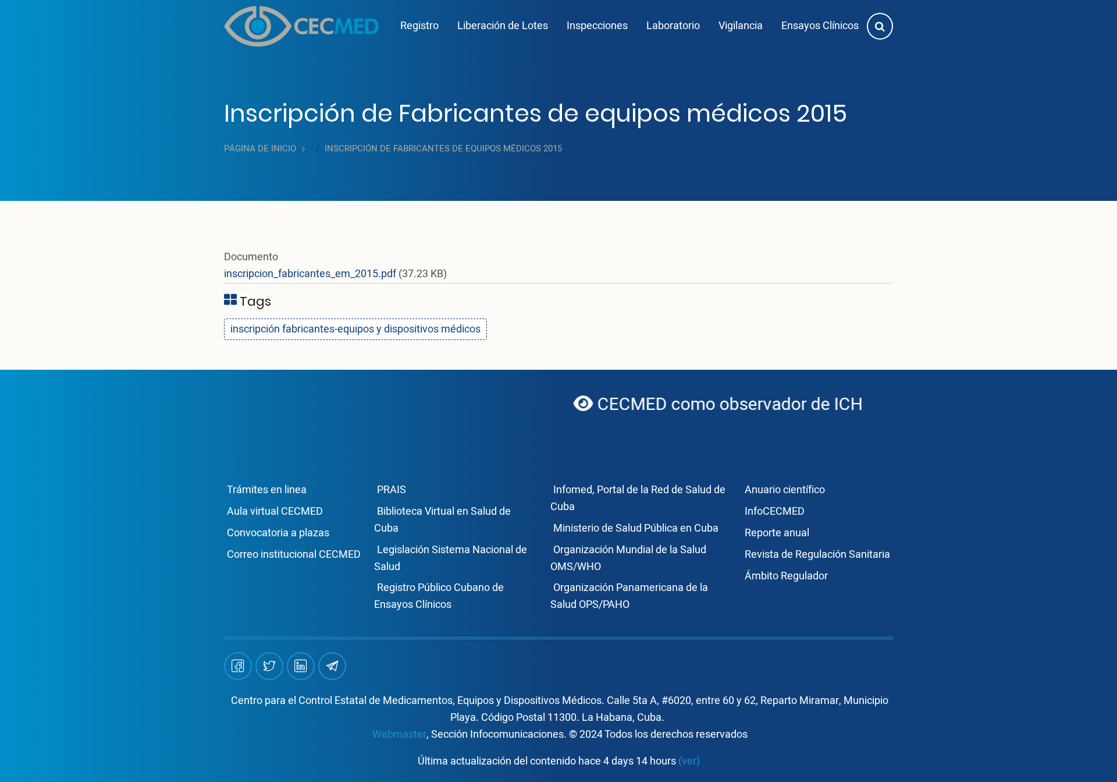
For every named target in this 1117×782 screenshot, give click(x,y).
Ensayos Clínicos (820, 26)
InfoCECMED (775, 511)
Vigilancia (740, 26)
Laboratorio (673, 26)
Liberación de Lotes (502, 26)
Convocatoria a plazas (278, 533)
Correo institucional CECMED (294, 554)
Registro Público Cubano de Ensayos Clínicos (439, 596)
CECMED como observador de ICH (695, 404)
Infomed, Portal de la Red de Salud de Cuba (637, 498)
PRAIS (391, 490)
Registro (419, 26)
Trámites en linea (267, 490)
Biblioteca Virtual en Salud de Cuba (442, 520)
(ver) (689, 761)
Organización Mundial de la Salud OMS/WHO (628, 558)
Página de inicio (260, 148)
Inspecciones (597, 26)
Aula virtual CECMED (275, 511)
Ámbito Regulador (786, 576)
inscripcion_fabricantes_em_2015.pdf (310, 274)
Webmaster (399, 734)
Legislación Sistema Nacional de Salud (450, 558)
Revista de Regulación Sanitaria (817, 554)
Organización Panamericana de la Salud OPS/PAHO (629, 596)
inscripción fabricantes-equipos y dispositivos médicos (355, 329)
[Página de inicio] (301, 26)
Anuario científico (785, 490)
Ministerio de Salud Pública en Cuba (635, 528)
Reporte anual (777, 533)
